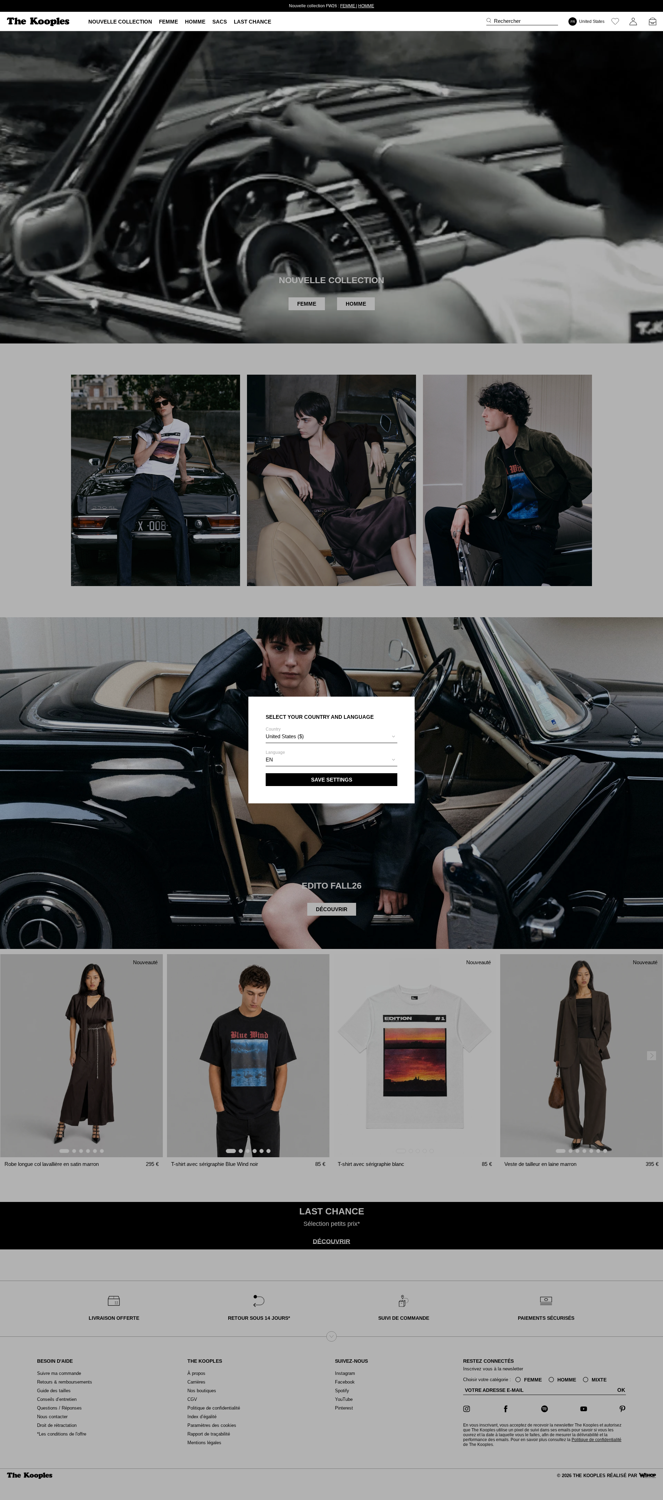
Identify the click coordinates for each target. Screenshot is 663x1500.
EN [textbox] (269, 759)
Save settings (331, 780)
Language (275, 756)
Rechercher (507, 21)
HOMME (354, 5)
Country (285, 733)
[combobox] (331, 737)
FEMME (336, 5)
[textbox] (331, 736)
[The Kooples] (39, 21)
